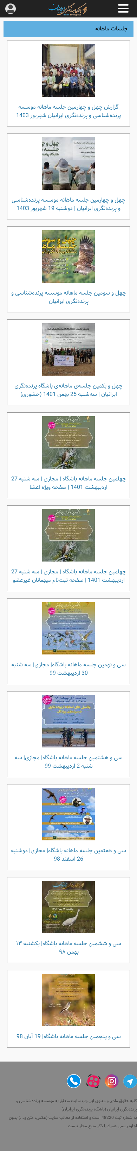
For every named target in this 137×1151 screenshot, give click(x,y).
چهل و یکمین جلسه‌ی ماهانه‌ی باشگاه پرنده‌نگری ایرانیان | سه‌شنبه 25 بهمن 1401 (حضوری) (68, 390)
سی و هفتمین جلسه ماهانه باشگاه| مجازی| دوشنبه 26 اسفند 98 (68, 854)
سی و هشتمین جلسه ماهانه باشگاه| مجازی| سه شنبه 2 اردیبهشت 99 (69, 761)
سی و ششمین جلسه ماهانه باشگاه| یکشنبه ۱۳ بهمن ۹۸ (68, 947)
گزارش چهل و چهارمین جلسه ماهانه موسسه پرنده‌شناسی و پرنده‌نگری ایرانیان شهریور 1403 (68, 111)
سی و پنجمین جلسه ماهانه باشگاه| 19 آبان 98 (69, 1036)
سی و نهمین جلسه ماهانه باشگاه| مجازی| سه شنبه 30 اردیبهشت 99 (68, 669)
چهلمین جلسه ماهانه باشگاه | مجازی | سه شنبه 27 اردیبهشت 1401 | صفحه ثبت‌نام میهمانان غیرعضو (68, 576)
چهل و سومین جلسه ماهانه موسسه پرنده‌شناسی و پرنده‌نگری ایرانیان (68, 297)
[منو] (123, 8)
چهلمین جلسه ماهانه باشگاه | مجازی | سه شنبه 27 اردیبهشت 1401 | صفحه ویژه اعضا (68, 483)
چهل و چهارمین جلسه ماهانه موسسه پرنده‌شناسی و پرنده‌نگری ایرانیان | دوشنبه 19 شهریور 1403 (68, 204)
